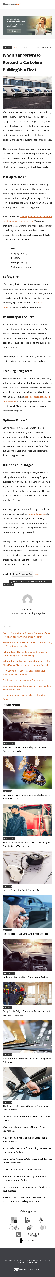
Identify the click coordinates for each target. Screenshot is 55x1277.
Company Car (40, 582)
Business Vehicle (27, 582)
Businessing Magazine (12, 4)
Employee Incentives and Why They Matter (23, 680)
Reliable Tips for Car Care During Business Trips (25, 933)
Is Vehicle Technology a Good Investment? (23, 1169)
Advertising (32, 1262)
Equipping (7, 48)
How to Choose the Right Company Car (21, 890)
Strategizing (9, 744)
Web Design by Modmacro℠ (30, 1269)
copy (37, 573)
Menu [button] (49, 4)
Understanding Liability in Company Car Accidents (26, 977)
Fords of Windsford (37, 513)
